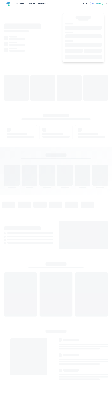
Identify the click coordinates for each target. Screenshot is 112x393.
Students (19, 4)
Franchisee (31, 4)
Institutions (42, 4)
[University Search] (83, 3)
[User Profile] (86, 3)
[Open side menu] (106, 3)
